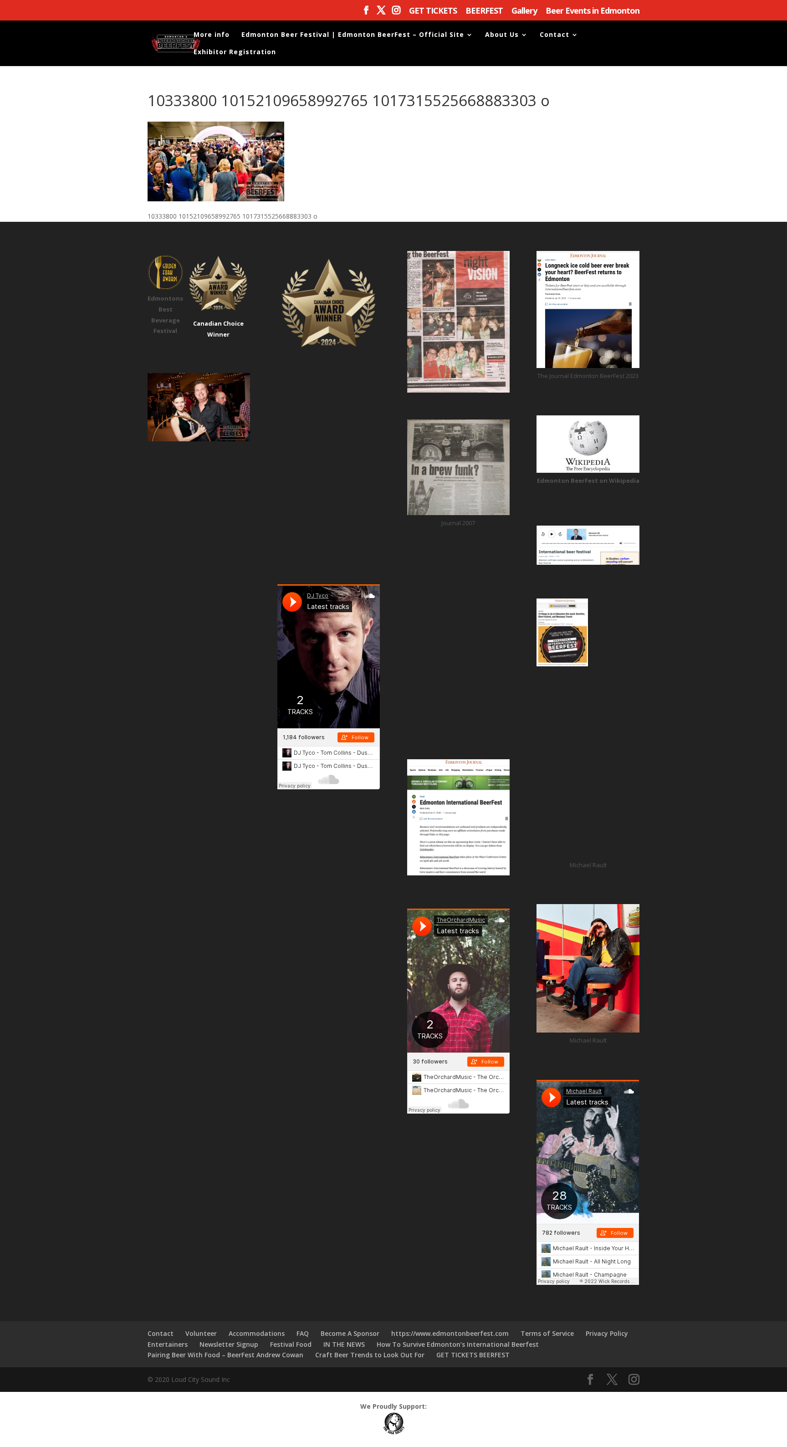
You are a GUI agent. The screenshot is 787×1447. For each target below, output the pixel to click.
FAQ (302, 1333)
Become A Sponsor (350, 1333)
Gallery (524, 11)
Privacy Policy (607, 1333)
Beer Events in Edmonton (592, 11)
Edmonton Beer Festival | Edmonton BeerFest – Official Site (352, 35)
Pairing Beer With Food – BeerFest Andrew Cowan (225, 1354)
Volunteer (201, 1333)
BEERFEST (484, 11)
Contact (554, 35)
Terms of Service (547, 1333)
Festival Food (291, 1344)
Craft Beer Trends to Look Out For (369, 1354)
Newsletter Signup (228, 1344)
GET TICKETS (433, 11)
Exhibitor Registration (235, 52)
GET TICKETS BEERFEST (473, 1354)
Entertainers (168, 1344)
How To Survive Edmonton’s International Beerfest (458, 1344)
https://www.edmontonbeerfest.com (450, 1333)
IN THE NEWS (344, 1344)
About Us (502, 35)
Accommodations (257, 1333)
